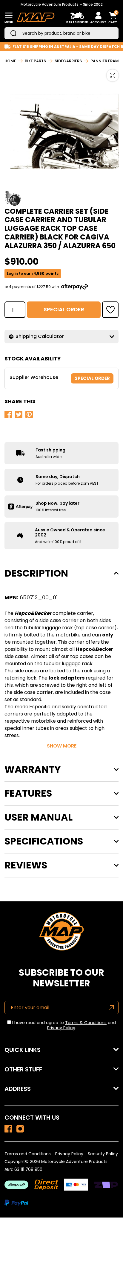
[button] (110, 309)
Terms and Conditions (27, 1154)
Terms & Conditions (86, 1023)
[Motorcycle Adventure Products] (35, 18)
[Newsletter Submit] (111, 1007)
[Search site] (13, 33)
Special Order (64, 309)
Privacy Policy (61, 1028)
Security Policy (103, 1154)
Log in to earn (33, 274)
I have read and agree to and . (63, 1025)
